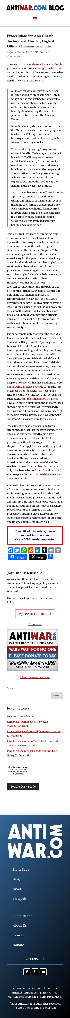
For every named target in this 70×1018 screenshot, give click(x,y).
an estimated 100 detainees (42, 398)
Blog (16, 879)
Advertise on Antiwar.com (35, 677)
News (43, 52)
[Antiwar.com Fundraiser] (32, 670)
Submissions (22, 916)
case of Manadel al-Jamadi (27, 64)
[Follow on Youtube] (43, 971)
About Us (20, 926)
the (47, 474)
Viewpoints (21, 899)
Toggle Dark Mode (23, 786)
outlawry (12, 478)
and (59, 474)
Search (18, 935)
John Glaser (17, 52)
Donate (18, 945)
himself (22, 478)
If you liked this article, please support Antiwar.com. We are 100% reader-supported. (35, 535)
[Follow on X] (35, 971)
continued (38, 474)
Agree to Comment (35, 614)
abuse (52, 474)
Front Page (21, 869)
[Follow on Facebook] (26, 971)
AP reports (37, 80)
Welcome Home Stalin (20, 716)
